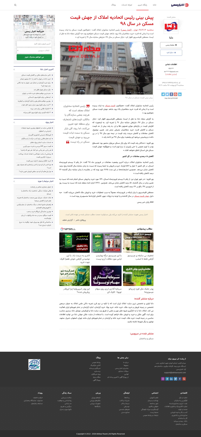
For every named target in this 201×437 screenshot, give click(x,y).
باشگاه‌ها (97, 406)
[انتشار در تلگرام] (163, 94)
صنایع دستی (125, 412)
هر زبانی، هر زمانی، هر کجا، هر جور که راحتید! (36, 150)
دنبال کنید (170, 52)
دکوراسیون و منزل (66, 409)
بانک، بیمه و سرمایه (180, 421)
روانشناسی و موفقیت (64, 400)
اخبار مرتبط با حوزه (45, 181)
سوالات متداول (123, 371)
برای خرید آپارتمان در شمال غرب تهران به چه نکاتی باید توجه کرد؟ (34, 84)
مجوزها (126, 365)
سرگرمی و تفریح (66, 406)
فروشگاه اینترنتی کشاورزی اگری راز (39, 135)
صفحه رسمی (170, 45)
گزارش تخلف (67, 220)
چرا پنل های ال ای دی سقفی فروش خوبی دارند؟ (35, 171)
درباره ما (125, 362)
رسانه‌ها (126, 397)
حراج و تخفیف (38, 397)
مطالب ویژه (96, 377)
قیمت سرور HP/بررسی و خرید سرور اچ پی (37, 146)
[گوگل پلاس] (184, 379)
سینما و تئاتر (125, 403)
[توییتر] (175, 379)
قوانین (126, 374)
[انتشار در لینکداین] (180, 94)
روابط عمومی (96, 362)
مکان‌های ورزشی (95, 400)
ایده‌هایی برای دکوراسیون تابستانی (39, 97)
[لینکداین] (171, 379)
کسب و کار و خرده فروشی (179, 412)
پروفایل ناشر (80, 220)
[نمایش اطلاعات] (171, 74)
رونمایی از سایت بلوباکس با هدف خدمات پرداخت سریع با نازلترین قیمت (34, 155)
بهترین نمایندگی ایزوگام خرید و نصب (39, 211)
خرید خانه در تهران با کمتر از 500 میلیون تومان (35, 79)
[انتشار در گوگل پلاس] (175, 94)
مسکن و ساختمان (146, 338)
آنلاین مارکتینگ (95, 365)
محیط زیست (154, 412)
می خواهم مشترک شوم (34, 57)
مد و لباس (68, 403)
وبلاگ (113, 5)
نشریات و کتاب (124, 400)
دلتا (171, 38)
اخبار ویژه (49, 122)
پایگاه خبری (142, 5)
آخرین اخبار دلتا (46, 69)
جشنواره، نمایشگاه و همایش (33, 400)
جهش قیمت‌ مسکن (141, 196)
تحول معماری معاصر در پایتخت (40, 187)
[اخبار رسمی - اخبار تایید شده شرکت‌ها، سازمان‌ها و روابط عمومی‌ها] (180, 5)
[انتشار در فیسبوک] (171, 94)
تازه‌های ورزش (96, 397)
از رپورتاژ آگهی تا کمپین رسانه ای (117, 377)
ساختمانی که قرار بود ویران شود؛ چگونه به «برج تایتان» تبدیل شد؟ (35, 224)
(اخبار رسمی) (126, 30)
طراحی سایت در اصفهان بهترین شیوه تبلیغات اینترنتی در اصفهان (36, 129)
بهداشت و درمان (153, 400)
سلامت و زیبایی (66, 397)
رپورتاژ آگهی (96, 380)
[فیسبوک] (180, 379)
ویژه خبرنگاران (95, 374)
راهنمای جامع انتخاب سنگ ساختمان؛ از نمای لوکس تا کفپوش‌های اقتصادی (34, 206)
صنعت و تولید (182, 409)
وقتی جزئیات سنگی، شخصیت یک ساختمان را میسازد (36, 192)
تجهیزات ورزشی (95, 403)
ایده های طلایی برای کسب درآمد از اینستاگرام (36, 138)
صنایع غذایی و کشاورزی (179, 415)
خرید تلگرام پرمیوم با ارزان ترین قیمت (38, 161)
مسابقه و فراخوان (37, 403)
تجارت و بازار (183, 397)
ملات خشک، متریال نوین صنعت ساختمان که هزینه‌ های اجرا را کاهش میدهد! (34, 199)
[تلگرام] (167, 379)
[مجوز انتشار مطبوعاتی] (34, 365)
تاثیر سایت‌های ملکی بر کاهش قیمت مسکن (36, 75)
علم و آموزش (154, 397)
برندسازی (97, 371)
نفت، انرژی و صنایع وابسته (178, 403)
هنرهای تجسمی (124, 409)
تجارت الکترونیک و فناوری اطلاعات (176, 406)
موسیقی (126, 406)
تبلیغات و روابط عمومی (150, 415)
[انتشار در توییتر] (167, 94)
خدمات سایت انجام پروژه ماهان (40, 142)
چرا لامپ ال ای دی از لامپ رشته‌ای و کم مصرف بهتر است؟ (34, 166)
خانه (154, 5)
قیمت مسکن (110, 105)
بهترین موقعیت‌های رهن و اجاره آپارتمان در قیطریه (34, 101)
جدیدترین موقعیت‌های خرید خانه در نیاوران (36, 93)
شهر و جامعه (154, 403)
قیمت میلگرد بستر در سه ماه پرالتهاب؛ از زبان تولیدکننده (36, 217)
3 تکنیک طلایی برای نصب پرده (40, 108)
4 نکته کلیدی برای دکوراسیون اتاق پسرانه (37, 112)
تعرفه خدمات (127, 5)
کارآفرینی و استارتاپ (180, 400)
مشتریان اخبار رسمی (121, 368)
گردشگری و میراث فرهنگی (149, 409)
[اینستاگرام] (163, 379)
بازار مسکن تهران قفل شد (42, 89)
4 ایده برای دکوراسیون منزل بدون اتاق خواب (36, 105)
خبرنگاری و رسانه (94, 368)
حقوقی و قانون (153, 406)
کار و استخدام (182, 418)
